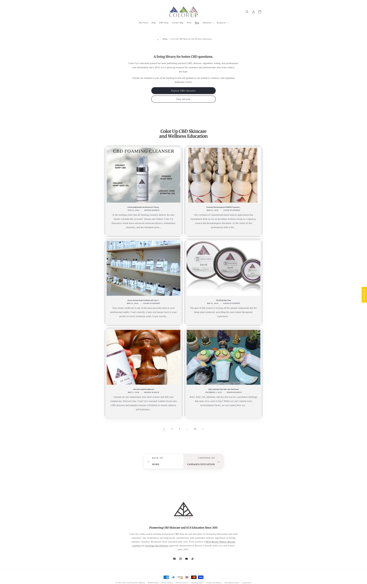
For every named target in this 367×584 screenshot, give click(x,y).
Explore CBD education (183, 91)
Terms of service (182, 582)
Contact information (213, 582)
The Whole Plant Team (223, 300)
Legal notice (246, 582)
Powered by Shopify (137, 582)
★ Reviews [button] (364, 294)
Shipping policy (197, 582)
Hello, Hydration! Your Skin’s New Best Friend (223, 389)
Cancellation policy (232, 582)
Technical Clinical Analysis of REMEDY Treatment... (223, 207)
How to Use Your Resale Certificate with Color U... (143, 300)
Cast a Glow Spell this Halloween (143, 389)
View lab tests (183, 99)
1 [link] (164, 429)
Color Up (125, 582)
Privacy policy (167, 582)
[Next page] (203, 429)
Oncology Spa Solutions (156, 545)
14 (195, 429)
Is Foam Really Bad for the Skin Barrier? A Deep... (143, 207)
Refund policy (153, 582)
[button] (208, 23)
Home (165, 39)
